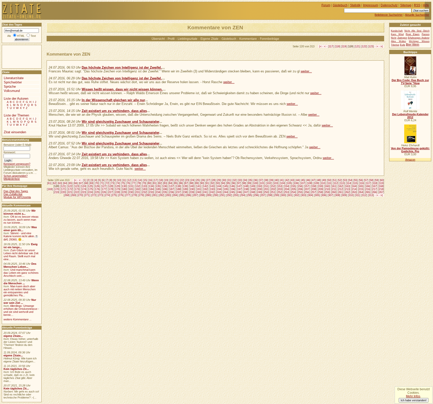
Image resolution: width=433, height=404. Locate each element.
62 (54, 183)
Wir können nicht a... (20, 212)
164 (354, 186)
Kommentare (248, 39)
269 (73, 195)
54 (350, 180)
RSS (417, 5)
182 (138, 189)
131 (131, 186)
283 (168, 195)
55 (355, 180)
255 (300, 192)
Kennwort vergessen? (17, 163)
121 (357, 46)
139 (185, 186)
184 (151, 189)
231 (137, 192)
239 (191, 192)
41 (281, 180)
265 (367, 192)
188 (178, 189)
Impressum (370, 5)
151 (266, 186)
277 (127, 195)
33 (239, 180)
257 (313, 192)
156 (300, 186)
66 (75, 183)
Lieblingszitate (187, 39)
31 (229, 180)
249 (259, 192)
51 (334, 180)
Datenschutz (389, 5)
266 (374, 192)
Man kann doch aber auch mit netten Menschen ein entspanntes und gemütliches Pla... (20, 291)
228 (117, 192)
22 (181, 180)
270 (80, 195)
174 (83, 189)
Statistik (355, 5)
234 (158, 192)
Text (33, 35)
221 (70, 192)
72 (107, 183)
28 (213, 180)
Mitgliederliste (12, 178)
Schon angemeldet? (16, 175)
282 (161, 195)
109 (316, 183)
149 (252, 186)
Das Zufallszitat (13, 194)
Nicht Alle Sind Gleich (416, 31)
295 (249, 195)
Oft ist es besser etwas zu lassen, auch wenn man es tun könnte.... (21, 219)
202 (273, 189)
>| (381, 46)
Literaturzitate (14, 78)
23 (187, 180)
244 (225, 192)
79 (144, 183)
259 (327, 192)
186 (165, 189)
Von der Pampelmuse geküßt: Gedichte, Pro (410, 150)
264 (361, 192)
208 (313, 189)
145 (225, 186)
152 (273, 186)
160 (327, 186)
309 (344, 195)
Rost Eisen (412, 34)
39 (271, 180)
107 (302, 183)
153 (279, 186)
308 (337, 195)
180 (124, 189)
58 (371, 180)
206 (300, 189)
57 (366, 180)
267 (381, 192)
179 (117, 189)
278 (134, 195)
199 (253, 189)
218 (381, 189)
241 (205, 192)
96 (233, 183)
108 (309, 183)
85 (175, 183)
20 (171, 180)
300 (283, 195)
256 (306, 192)
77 (133, 183)
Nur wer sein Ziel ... (20, 301)
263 (354, 192)
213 (347, 189)
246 (239, 192)
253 (286, 192)
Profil (171, 39)
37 (260, 180)
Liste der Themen (16, 115)
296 (256, 195)
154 (286, 186)
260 (334, 192)
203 (280, 189)
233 (151, 192)
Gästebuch (229, 39)
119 (344, 46)
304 (310, 195)
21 (176, 180)
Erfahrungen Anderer (418, 38)
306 (323, 195)
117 (331, 46)
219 (56, 192)
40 (276, 180)
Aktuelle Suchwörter (417, 14)
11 (124, 180)
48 (318, 180)
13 (134, 180)
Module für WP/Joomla (17, 197)
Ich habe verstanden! (413, 400)
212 (340, 189)
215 (361, 189)
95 (228, 183)
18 (160, 180)
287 (195, 195)
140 (191, 186)
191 (198, 189)
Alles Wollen (398, 41)
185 (158, 189)
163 (347, 186)
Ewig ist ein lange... (21, 246)
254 (293, 192)
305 (317, 195)
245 (232, 192)
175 (90, 189)
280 (148, 195)
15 (145, 180)
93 (217, 183)
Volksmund (12, 91)
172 (70, 189)
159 (320, 186)
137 (171, 186)
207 (307, 189)
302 (296, 195)
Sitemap (405, 5)
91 (207, 183)
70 (96, 183)
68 (86, 183)
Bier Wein (412, 44)
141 (198, 186)
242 (212, 192)
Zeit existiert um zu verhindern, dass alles (114, 111)
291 (222, 195)
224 (90, 192)
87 (186, 183)
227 (110, 192)
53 (345, 180)
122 (364, 46)
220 (63, 192)
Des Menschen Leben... (20, 265)
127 (103, 186)
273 (100, 195)
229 (124, 192)
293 (236, 195)
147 (239, 186)
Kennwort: (10, 152)
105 (289, 183)
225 (97, 192)
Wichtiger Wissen (419, 41)
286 (188, 195)
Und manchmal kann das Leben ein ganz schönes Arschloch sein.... (21, 272)
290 (215, 195)
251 (273, 192)
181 (131, 189)
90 (201, 183)
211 (334, 189)
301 (290, 195)
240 (198, 192)
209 (320, 189)
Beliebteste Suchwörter (389, 14)
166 (367, 186)
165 (361, 186)
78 (138, 183)
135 (158, 186)
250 (266, 192)
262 (347, 192)
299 (276, 195)
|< (320, 46)
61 (49, 183)
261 (340, 192)
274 (107, 195)
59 (376, 180)
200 (259, 189)
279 (141, 195)
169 (50, 189)
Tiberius (395, 45)
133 (144, 186)
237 (178, 192)
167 (374, 186)
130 (124, 186)
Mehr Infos (413, 396)
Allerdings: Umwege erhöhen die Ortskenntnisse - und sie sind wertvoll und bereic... (21, 310)
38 (266, 180)
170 (56, 189)
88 (191, 183)
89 (196, 183)
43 (292, 180)
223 (83, 192)
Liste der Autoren (16, 98)
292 (229, 195)
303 (303, 195)
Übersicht (158, 39)
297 (263, 195)
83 (165, 183)
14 (139, 180)
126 (97, 186)
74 (117, 183)
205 (293, 189)
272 (93, 195)
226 (103, 192)
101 (262, 183)
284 (175, 195)
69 (91, 183)
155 (293, 186)
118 (337, 46)
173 (77, 189)
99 (249, 183)
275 (114, 195)
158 (313, 186)
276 (121, 195)
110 (323, 183)
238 (185, 192)
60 (381, 180)
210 (327, 189)
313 (371, 195)
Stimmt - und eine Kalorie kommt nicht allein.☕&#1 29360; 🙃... (21, 236)
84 (170, 183)
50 (329, 180)
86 (180, 183)
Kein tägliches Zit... (16, 368)
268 (66, 195)
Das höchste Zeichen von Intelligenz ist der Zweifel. (122, 67)
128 (110, 186)
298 (269, 195)
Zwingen (402, 37)
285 (181, 195)
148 (246, 186)
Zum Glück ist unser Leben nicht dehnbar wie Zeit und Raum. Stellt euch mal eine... (21, 255)
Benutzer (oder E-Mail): (18, 144)
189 (185, 189)
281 (154, 195)
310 (351, 195)
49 (324, 180)
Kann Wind (397, 34)
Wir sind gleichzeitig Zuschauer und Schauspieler (120, 121)
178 (111, 189)
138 (178, 186)
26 (202, 180)
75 (123, 183)
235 (164, 192)
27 (208, 180)
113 (342, 183)
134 (151, 186)
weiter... (306, 71)
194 (219, 189)
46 (308, 180)
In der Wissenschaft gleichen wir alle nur (113, 100)
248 (252, 192)
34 (245, 180)
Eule (402, 44)
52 (339, 180)
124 (83, 186)
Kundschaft (397, 31)
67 (80, 183)
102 (269, 183)
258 (320, 192)
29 (218, 180)
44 (297, 180)
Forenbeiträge (269, 39)
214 (354, 189)
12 (129, 180)
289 (208, 195)
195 (226, 189)
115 (355, 183)
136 (164, 186)
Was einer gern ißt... (20, 229)
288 (202, 195)
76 (128, 183)
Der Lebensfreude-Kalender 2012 (410, 116)
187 (171, 189)
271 (87, 195)
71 (101, 183)
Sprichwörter (13, 82)
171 (63, 189)
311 (357, 195)
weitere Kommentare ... (18, 319)
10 (119, 180)
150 (259, 186)
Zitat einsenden (15, 132)
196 (232, 189)
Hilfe (426, 5)
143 (212, 186)
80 (149, 183)
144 (218, 186)
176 (97, 189)
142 (205, 186)
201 (266, 189)
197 (239, 189)
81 (154, 183)
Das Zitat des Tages (16, 191)
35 (250, 180)
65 (70, 183)
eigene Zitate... (13, 335)
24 (192, 180)
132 (137, 186)
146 (232, 186)
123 (371, 46)
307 (330, 195)
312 (364, 195)
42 (287, 180)
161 (334, 186)
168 (381, 186)
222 (76, 192)
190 (192, 189)
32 (234, 180)
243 (218, 192)
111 (329, 183)
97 (238, 183)
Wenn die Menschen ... (21, 282)
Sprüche (10, 86)
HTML (21, 35)
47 (313, 180)
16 (150, 180)
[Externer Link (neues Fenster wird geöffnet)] (410, 74)
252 (279, 192)
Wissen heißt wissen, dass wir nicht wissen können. (122, 89)
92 (212, 183)
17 (155, 180)
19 (166, 180)
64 (65, 183)
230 (131, 192)
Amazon (410, 159)
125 (90, 186)
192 (205, 189)
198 (246, 189)
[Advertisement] (17, 56)
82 (159, 183)
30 (224, 180)
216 (367, 189)
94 (223, 183)
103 (275, 183)
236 (171, 192)
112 (336, 183)
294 (242, 195)
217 (374, 189)
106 (296, 183)
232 (144, 192)
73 (112, 183)
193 (212, 189)
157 (306, 186)
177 (104, 189)
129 (117, 186)
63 (59, 183)
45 (302, 180)
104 (282, 183)
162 (340, 186)
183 (144, 189)
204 (286, 189)
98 (244, 183)
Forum (325, 5)
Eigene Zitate (209, 39)
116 (362, 183)
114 (349, 183)
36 (255, 180)
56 (360, 180)
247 (246, 192)
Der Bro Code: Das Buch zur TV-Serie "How (410, 82)
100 (255, 183)
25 (197, 180)
